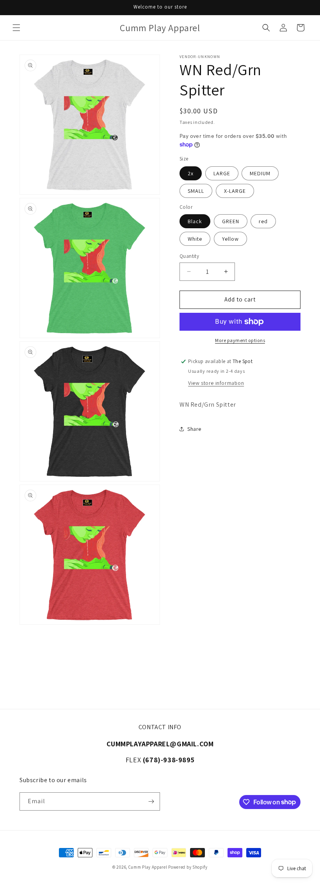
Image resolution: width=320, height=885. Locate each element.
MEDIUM (260, 173)
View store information (216, 382)
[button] (16, 27)
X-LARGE (235, 190)
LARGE (221, 173)
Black (195, 221)
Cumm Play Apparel (147, 867)
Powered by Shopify (188, 867)
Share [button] (194, 428)
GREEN (230, 221)
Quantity (189, 256)
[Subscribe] (151, 801)
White (195, 238)
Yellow (230, 238)
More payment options (240, 340)
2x (191, 173)
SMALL (196, 190)
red (263, 221)
